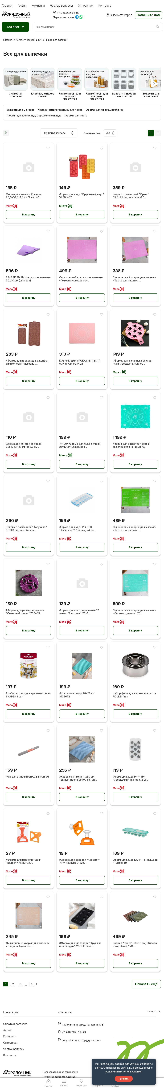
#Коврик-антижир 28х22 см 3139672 (76, 695)
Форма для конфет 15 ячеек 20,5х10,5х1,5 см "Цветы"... (23, 196)
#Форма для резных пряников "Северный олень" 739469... (25, 612)
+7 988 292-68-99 (74, 1032)
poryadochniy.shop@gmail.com (81, 1040)
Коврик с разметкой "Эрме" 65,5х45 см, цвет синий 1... (131, 196)
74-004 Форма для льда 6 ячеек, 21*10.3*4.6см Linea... (80, 445)
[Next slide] (153, 84)
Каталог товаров (25, 39)
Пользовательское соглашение (60, 1071)
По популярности (55, 133)
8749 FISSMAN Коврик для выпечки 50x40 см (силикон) (28, 279)
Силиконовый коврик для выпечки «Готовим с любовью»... (81, 279)
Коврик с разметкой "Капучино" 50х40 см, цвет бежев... (26, 529)
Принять (124, 1078)
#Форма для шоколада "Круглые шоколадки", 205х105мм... (80, 945)
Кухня (41, 39)
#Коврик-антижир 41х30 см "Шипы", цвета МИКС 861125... (78, 778)
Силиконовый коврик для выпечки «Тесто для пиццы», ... (134, 279)
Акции (22, 5)
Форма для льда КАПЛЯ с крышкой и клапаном (135, 861)
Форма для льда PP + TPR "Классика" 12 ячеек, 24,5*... (77, 529)
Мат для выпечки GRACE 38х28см (27, 776)
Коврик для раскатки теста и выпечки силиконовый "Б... (131, 445)
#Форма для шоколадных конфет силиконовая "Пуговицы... (27, 362)
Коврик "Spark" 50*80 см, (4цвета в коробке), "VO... (135, 945)
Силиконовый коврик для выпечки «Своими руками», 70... (134, 612)
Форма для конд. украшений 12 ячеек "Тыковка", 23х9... (79, 612)
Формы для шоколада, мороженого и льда (34, 115)
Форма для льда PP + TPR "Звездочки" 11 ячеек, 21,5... (130, 778)
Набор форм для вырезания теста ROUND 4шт (134, 695)
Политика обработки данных (59, 1076)
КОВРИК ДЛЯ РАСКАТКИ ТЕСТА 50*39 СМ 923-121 (79, 362)
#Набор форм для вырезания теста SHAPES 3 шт (28, 695)
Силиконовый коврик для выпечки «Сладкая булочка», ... (27, 945)
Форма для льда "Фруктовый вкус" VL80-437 (81, 196)
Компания (38, 5)
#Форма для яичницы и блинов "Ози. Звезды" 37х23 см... (132, 362)
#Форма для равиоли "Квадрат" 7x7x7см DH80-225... (79, 861)
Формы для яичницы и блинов (104, 109)
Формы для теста (76, 115)
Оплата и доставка (15, 1024)
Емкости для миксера (20, 109)
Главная (7, 5)
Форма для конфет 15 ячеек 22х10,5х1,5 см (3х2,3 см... (23, 445)
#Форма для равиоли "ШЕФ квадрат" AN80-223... (23, 861)
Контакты (104, 5)
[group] (15, 84)
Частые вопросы (61, 5)
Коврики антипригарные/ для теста (60, 109)
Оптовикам (85, 5)
